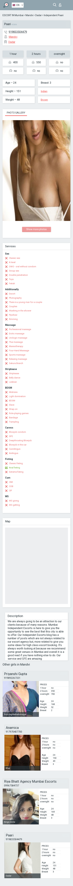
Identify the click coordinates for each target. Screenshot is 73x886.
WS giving (14, 500)
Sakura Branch (16, 363)
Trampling (14, 422)
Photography (15, 298)
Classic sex (14, 258)
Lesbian (13, 382)
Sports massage (17, 354)
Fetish (12, 283)
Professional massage (20, 329)
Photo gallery (16, 112)
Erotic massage (16, 333)
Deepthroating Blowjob (20, 440)
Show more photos (36, 229)
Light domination (17, 396)
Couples (13, 306)
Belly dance (14, 377)
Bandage (13, 417)
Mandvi (29, 15)
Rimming (13, 319)
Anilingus (13, 453)
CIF (10, 490)
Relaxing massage (18, 359)
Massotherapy (16, 346)
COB (11, 486)
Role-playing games (19, 413)
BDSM (12, 400)
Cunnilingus (14, 449)
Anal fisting (14, 467)
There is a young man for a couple (25, 302)
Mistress (13, 392)
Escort (12, 293)
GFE (11, 436)
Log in (61, 4)
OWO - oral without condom (22, 266)
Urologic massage (18, 338)
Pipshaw (13, 315)
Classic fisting (16, 463)
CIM (11, 482)
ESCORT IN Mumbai (13, 15)
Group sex (14, 270)
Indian (44, 91)
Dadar (38, 15)
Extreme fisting (16, 472)
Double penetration (18, 275)
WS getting (14, 505)
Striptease (14, 373)
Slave (11, 405)
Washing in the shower (20, 310)
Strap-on (13, 409)
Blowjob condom (17, 432)
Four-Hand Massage (19, 350)
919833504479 (18, 31)
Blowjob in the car (17, 444)
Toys (11, 279)
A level (12, 262)
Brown (44, 99)
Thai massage (16, 342)
